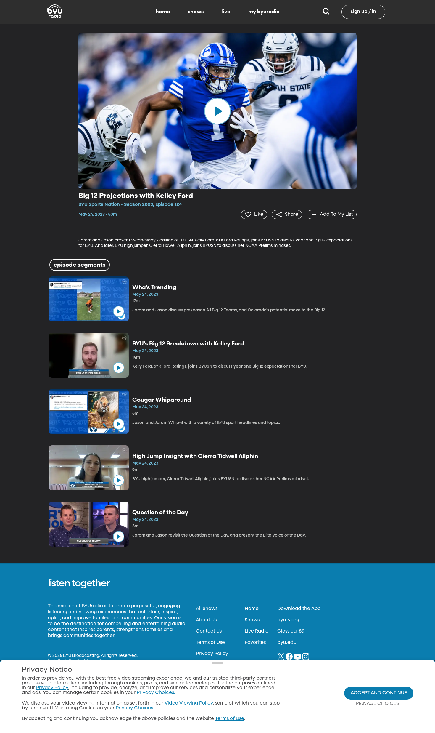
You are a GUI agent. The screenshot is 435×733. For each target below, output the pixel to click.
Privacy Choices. (156, 692)
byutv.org (288, 620)
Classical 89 (290, 631)
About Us (206, 620)
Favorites (255, 642)
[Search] (326, 12)
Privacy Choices (134, 708)
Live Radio (256, 631)
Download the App (298, 608)
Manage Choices (377, 703)
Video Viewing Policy (189, 703)
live (226, 12)
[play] (217, 110)
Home (252, 608)
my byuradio (264, 12)
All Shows (207, 608)
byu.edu (287, 642)
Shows (252, 620)
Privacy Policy (212, 654)
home (163, 12)
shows (196, 12)
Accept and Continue (379, 693)
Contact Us (209, 631)
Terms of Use (210, 642)
